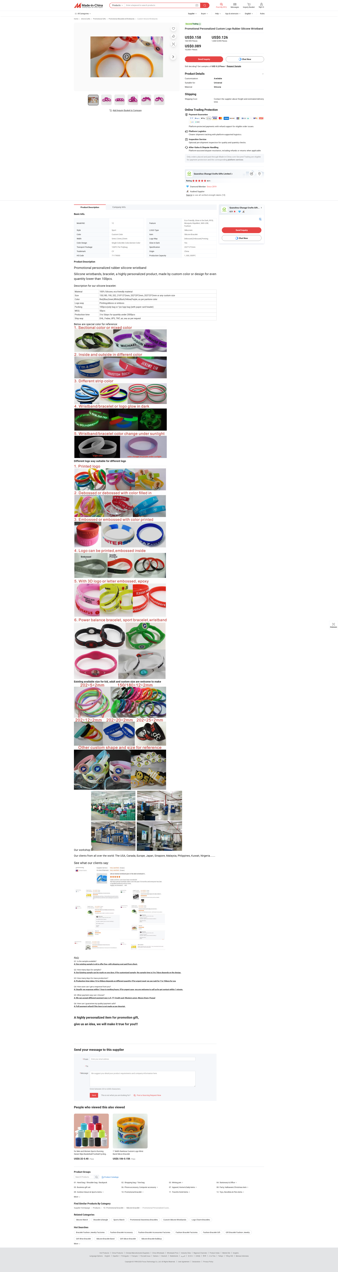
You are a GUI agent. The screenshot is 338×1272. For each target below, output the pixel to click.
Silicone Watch (82, 1219)
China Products (117, 1253)
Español (116, 1256)
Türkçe (220, 1256)
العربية (183, 1256)
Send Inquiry (204, 59)
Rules (262, 13)
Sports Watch (119, 1219)
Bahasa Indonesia (242, 1256)
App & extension (231, 13)
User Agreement (183, 1262)
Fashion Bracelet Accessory (121, 1232)
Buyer (203, 13)
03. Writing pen (175, 1182)
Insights (236, 1253)
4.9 (231, 211)
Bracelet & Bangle (100, 1219)
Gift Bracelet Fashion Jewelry (238, 1232)
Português (125, 1256)
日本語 (198, 1256)
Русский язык (145, 1256)
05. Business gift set (82, 1187)
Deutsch (164, 1256)
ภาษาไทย (212, 1256)
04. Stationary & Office (226, 1182)
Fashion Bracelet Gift (211, 1232)
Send (94, 1095)
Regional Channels (200, 1253)
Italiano (156, 1256)
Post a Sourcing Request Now (147, 1095)
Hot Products (104, 1253)
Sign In (189, 195)
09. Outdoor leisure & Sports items (88, 1192)
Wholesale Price (172, 1253)
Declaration (196, 1262)
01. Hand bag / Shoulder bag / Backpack (90, 1182)
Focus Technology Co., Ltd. (151, 1262)
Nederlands (174, 1256)
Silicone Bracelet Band (105, 1238)
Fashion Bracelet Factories (187, 1232)
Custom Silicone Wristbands (147, 19)
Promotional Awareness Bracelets (144, 1219)
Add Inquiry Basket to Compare (127, 110)
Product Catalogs (111, 1177)
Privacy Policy (208, 1262)
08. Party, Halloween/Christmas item (232, 1187)
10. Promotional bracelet (131, 1192)
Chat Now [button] (246, 59)
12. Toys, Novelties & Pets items (229, 1192)
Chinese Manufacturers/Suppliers (137, 1253)
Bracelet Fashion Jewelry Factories (90, 1232)
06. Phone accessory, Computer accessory (138, 1187)
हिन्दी (204, 1256)
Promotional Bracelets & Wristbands (121, 19)
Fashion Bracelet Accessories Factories (154, 1232)
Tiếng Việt (229, 1256)
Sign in (261, 7)
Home (76, 19)
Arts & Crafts (85, 19)
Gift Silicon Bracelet (128, 1238)
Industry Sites (186, 1253)
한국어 (190, 1256)
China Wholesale (158, 1253)
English (107, 1256)
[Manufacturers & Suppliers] (88, 5)
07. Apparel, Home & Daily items (182, 1187)
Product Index (215, 1253)
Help (217, 13)
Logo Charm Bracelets (201, 1219)
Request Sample (234, 66)
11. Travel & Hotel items (178, 1192)
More (76, 1243)
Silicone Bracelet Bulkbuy (151, 1238)
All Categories (83, 13)
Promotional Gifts (99, 19)
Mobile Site (226, 1253)
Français (135, 1256)
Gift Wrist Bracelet (83, 1238)
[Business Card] (260, 219)
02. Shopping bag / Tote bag (133, 1182)
